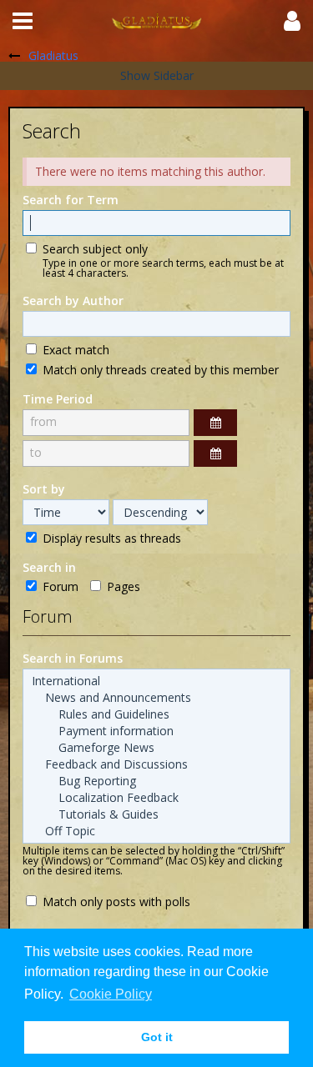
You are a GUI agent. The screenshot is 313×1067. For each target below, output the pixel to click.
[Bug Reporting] (156, 781)
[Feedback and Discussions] (156, 764)
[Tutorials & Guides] (156, 814)
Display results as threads (110, 537)
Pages (121, 586)
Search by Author (73, 300)
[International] (156, 681)
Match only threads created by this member (159, 369)
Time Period (58, 399)
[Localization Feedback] (156, 797)
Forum (58, 586)
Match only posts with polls (114, 901)
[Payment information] (156, 731)
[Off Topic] (156, 831)
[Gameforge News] (156, 747)
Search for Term (71, 200)
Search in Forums (73, 658)
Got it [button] (157, 1037)
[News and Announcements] (156, 697)
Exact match (74, 349)
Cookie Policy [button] (110, 994)
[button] (22, 21)
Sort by (44, 489)
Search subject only (93, 248)
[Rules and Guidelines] (156, 714)
